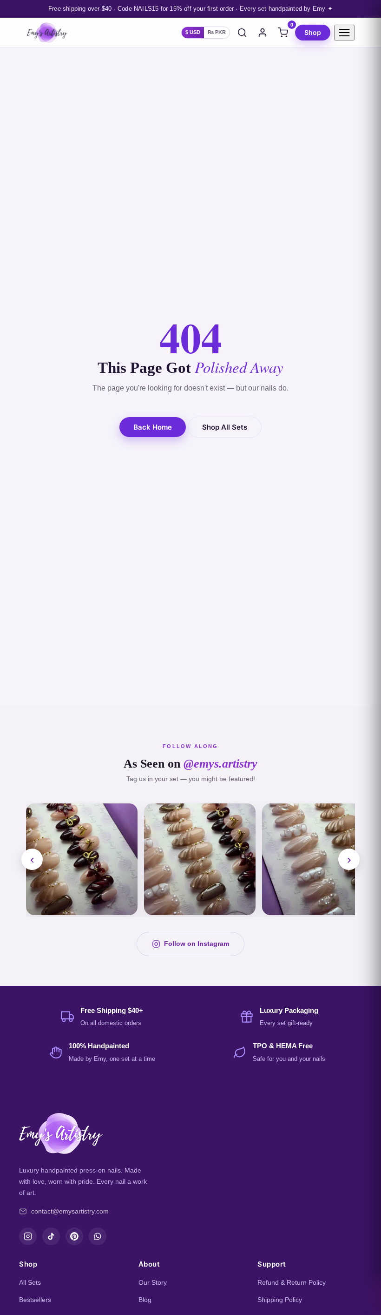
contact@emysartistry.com (70, 1211)
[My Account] (262, 32)
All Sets (30, 1282)
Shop (312, 32)
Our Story (152, 1282)
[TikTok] (51, 1236)
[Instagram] (28, 1236)
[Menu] (344, 32)
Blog (144, 1299)
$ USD (192, 32)
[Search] (242, 32)
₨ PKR (217, 32)
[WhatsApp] (97, 1236)
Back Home (152, 427)
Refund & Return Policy (291, 1282)
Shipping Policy (279, 1299)
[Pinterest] (74, 1236)
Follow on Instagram (196, 943)
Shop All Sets (224, 427)
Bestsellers (35, 1299)
